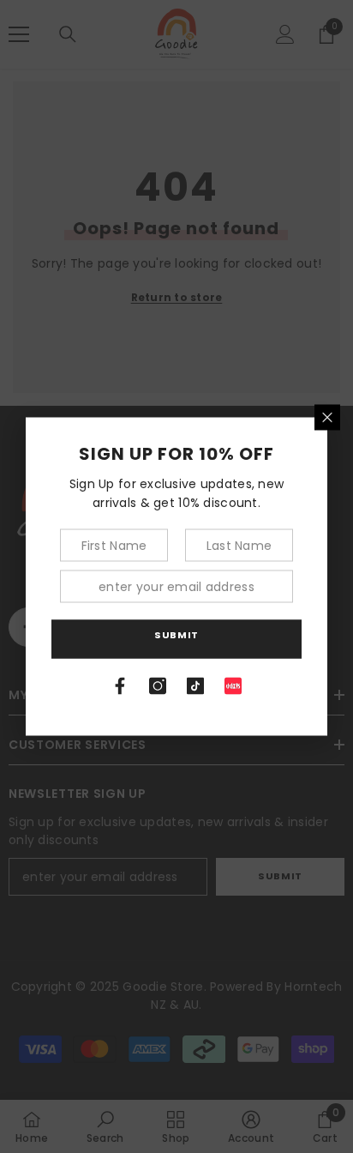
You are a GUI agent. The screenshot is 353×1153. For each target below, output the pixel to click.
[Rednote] (233, 686)
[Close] (327, 418)
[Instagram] (157, 686)
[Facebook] (120, 686)
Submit (176, 634)
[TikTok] (195, 686)
